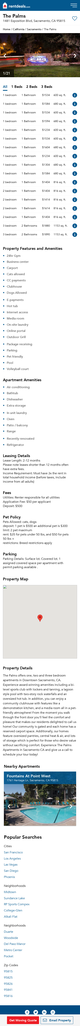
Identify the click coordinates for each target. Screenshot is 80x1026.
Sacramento (34, 29)
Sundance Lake (14, 898)
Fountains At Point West (28, 775)
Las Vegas (10, 865)
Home (6, 29)
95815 (8, 971)
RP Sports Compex (17, 904)
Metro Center (13, 950)
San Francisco (13, 852)
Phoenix (9, 877)
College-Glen (13, 910)
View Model (74, 95)
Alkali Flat (10, 917)
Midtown (10, 892)
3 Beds (46, 86)
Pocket (8, 956)
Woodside (11, 938)
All (5, 86)
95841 (8, 990)
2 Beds (31, 86)
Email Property (59, 1020)
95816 (8, 996)
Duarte (8, 932)
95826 (8, 984)
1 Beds (16, 86)
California (18, 29)
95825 (8, 978)
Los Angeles (12, 859)
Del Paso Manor (14, 944)
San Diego (11, 871)
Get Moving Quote (23, 1020)
